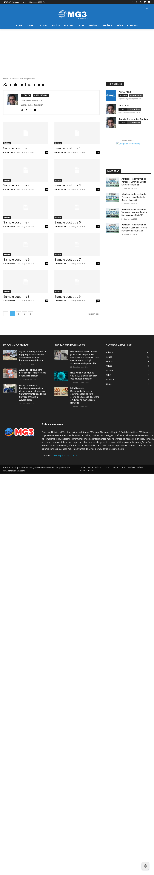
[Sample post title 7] (77, 244)
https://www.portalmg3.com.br (129, 112)
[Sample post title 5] (77, 207)
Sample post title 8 (16, 296)
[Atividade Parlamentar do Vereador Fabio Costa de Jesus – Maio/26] (112, 197)
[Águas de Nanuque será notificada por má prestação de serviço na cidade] (10, 373)
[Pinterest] (26, 109)
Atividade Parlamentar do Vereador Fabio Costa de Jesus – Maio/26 (134, 197)
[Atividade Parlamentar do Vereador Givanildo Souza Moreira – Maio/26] (112, 182)
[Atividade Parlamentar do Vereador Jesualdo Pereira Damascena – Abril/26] (112, 228)
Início (5, 78)
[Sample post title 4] (25, 207)
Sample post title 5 (67, 222)
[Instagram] (136, 2)
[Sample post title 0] (25, 133)
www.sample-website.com (31, 101)
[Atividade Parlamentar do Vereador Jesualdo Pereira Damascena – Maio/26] (112, 213)
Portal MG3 (125, 91)
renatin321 (125, 105)
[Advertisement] (77, 52)
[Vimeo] (144, 2)
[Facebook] (132, 2)
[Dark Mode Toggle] (145, 866)
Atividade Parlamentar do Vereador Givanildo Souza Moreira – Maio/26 (134, 182)
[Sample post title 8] (25, 281)
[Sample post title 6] (25, 244)
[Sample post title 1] (77, 133)
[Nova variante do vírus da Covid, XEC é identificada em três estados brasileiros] (61, 376)
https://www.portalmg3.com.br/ (130, 99)
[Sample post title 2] (25, 170)
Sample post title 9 (67, 296)
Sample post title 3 (67, 185)
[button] (147, 7)
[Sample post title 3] (77, 170)
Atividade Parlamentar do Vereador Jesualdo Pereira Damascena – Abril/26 (134, 227)
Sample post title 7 (67, 259)
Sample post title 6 (16, 259)
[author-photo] (14, 102)
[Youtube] (149, 2)
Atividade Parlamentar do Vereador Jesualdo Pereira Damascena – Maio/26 (134, 212)
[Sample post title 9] (77, 281)
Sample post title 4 (16, 222)
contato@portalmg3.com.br (64, 455)
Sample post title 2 (16, 185)
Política (7, 143)
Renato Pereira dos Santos (133, 119)
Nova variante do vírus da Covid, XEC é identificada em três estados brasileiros (83, 376)
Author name (9, 152)
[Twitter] (140, 2)
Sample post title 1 (67, 148)
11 (47, 152)
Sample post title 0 (16, 148)
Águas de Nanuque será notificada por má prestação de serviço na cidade (32, 373)
